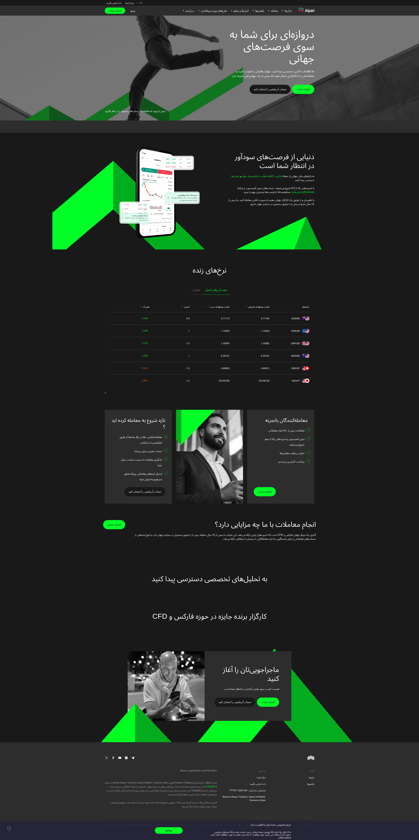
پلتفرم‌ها (310, 784)
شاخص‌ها (254, 176)
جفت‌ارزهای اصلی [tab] (216, 290)
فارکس (278, 176)
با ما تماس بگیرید (114, 3)
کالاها (271, 176)
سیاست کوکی (284, 837)
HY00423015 (210, 786)
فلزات (263, 176)
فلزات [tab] (196, 290)
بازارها (311, 777)
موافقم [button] (168, 830)
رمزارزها (235, 176)
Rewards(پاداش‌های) (302, 192)
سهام (244, 176)
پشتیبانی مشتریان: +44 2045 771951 (247, 790)
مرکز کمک (129, 3)
